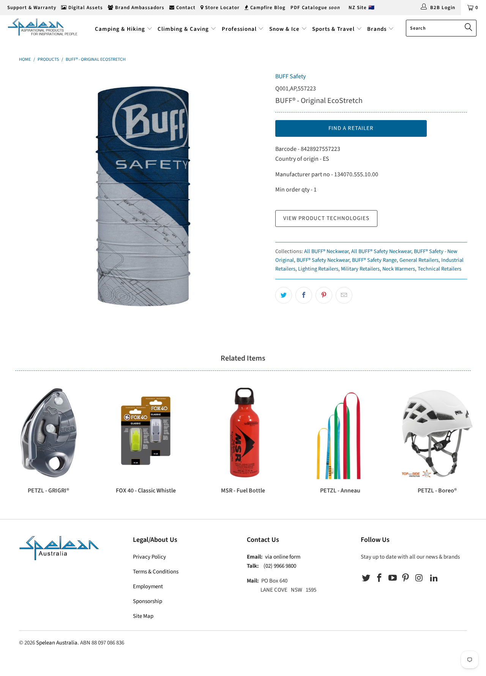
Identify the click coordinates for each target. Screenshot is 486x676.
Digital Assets (85, 7)
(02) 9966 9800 (280, 566)
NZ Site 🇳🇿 (362, 7)
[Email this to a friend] (344, 295)
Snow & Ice (284, 29)
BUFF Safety (290, 76)
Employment (148, 587)
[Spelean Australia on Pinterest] (406, 578)
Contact (185, 7)
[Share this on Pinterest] (324, 295)
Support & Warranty (31, 7)
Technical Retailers (439, 269)
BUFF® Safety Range (374, 260)
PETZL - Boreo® (437, 433)
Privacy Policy (149, 557)
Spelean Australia (56, 643)
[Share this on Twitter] (283, 295)
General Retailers (419, 260)
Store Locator (222, 7)
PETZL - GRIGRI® (48, 433)
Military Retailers (360, 269)
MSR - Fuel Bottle (243, 433)
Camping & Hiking (120, 29)
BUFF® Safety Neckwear (323, 260)
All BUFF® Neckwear (326, 251)
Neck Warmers (398, 269)
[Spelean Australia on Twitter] (366, 578)
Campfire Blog (267, 7)
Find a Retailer (351, 128)
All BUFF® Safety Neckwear (381, 251)
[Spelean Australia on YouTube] (392, 578)
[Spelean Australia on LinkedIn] (434, 578)
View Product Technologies (326, 218)
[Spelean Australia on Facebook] (379, 578)
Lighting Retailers (318, 269)
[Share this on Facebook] (303, 295)
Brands (377, 29)
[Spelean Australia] (43, 27)
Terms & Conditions (155, 572)
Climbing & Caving (183, 29)
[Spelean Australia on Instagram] (419, 578)
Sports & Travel (333, 29)
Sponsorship (147, 601)
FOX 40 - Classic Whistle (146, 433)
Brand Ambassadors (139, 7)
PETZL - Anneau (340, 433)
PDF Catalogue (315, 7)
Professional (239, 29)
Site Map (143, 616)
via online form (282, 557)
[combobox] (441, 28)
